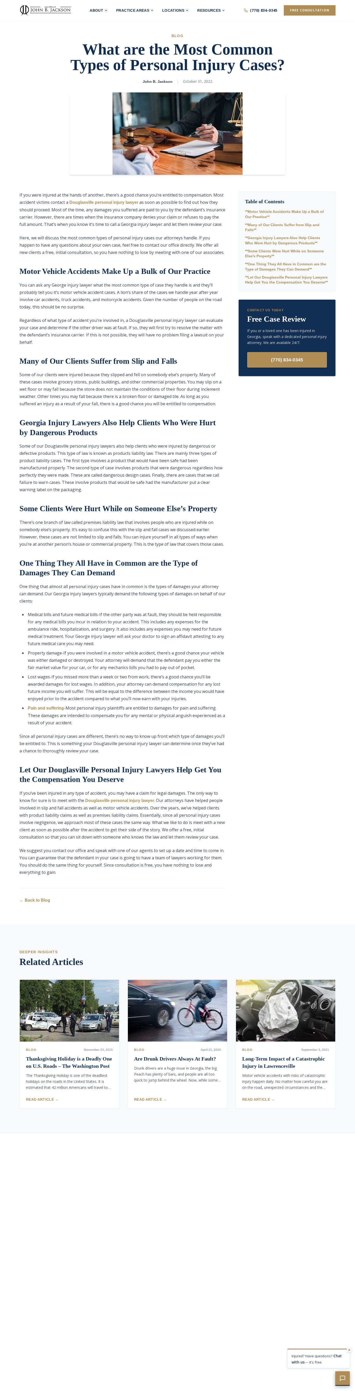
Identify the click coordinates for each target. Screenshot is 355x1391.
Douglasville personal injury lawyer (103, 202)
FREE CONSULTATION (309, 10)
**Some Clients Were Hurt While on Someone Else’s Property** (284, 253)
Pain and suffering (46, 708)
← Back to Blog (34, 900)
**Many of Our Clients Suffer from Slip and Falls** (282, 227)
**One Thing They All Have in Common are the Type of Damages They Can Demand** (285, 266)
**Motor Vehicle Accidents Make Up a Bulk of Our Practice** (284, 214)
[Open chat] (342, 1378)
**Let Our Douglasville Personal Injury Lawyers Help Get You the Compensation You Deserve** (286, 279)
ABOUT (96, 10)
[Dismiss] (349, 1350)
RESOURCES (209, 10)
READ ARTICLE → (42, 1099)
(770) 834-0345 (264, 10)
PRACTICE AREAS (132, 10)
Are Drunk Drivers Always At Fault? (175, 1059)
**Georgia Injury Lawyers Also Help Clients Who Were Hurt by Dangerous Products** (282, 240)
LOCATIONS (173, 10)
